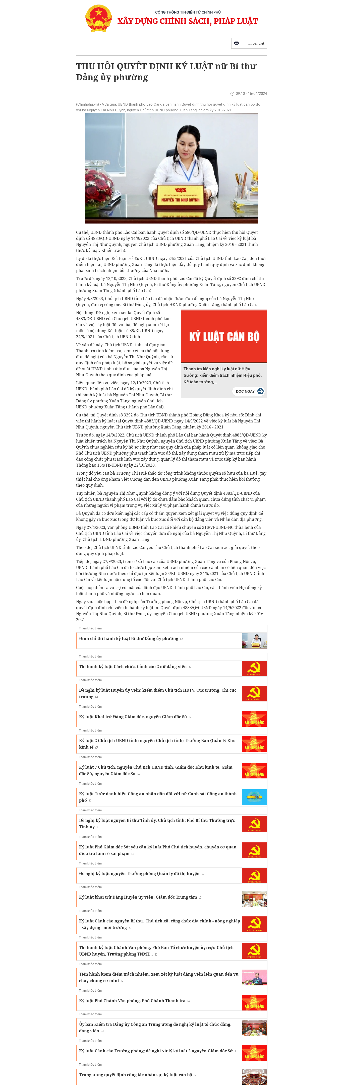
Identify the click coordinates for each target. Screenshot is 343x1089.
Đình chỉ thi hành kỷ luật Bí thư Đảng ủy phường (128, 638)
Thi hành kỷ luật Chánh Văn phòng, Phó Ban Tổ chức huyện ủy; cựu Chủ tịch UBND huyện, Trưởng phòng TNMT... (156, 951)
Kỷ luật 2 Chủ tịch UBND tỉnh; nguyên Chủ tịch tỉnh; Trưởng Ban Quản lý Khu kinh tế (157, 744)
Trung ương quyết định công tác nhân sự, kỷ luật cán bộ (135, 1074)
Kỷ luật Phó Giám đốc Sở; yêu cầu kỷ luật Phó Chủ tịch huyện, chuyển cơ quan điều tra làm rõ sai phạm (158, 850)
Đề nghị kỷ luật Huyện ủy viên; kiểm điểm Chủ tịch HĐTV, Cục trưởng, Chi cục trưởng (157, 693)
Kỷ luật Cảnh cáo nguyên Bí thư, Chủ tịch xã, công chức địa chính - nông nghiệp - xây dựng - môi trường (159, 924)
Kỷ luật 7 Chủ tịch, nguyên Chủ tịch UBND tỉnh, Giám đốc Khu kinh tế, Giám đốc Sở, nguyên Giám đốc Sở (156, 770)
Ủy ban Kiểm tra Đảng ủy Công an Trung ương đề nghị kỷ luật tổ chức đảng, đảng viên (155, 1028)
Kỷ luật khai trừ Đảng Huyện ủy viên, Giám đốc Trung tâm (138, 897)
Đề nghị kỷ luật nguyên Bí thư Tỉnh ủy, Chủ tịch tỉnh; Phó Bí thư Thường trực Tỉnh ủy (157, 824)
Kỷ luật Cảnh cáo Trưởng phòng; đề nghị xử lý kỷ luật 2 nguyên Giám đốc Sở (156, 1051)
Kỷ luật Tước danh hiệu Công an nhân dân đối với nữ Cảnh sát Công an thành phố (158, 797)
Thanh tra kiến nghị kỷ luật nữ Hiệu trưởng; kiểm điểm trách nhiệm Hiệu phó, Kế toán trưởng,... (223, 375)
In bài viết (256, 43)
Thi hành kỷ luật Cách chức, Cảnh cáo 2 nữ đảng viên (133, 666)
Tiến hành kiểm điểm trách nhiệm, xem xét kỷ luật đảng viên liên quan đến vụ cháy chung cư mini (159, 977)
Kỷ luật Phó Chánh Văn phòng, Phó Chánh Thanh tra (132, 1000)
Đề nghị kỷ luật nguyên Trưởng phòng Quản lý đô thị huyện (139, 873)
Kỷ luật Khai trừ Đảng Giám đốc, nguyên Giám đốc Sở (133, 716)
